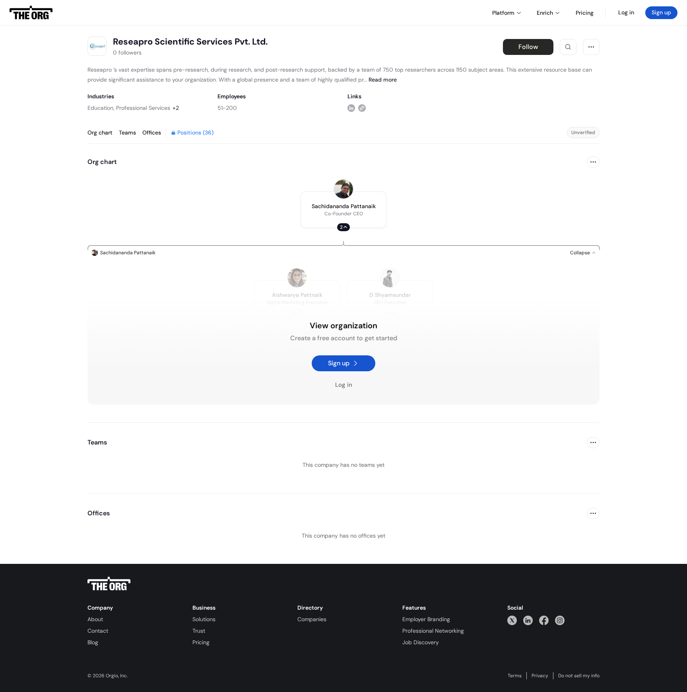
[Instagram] (560, 620)
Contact (97, 630)
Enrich (545, 12)
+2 (176, 107)
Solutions (203, 619)
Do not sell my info (579, 676)
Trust (198, 630)
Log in (626, 12)
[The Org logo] (108, 584)
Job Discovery (420, 642)
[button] (343, 209)
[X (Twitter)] (512, 620)
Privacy (540, 676)
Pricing (201, 642)
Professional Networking (433, 630)
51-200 (227, 107)
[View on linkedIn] (351, 107)
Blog (92, 642)
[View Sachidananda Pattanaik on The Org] (343, 189)
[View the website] (362, 107)
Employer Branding (426, 619)
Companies (311, 619)
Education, (100, 107)
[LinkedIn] (528, 620)
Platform (503, 12)
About (95, 619)
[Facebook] (544, 620)
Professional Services (143, 107)
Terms (515, 676)
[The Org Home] (31, 13)
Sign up (661, 12)
